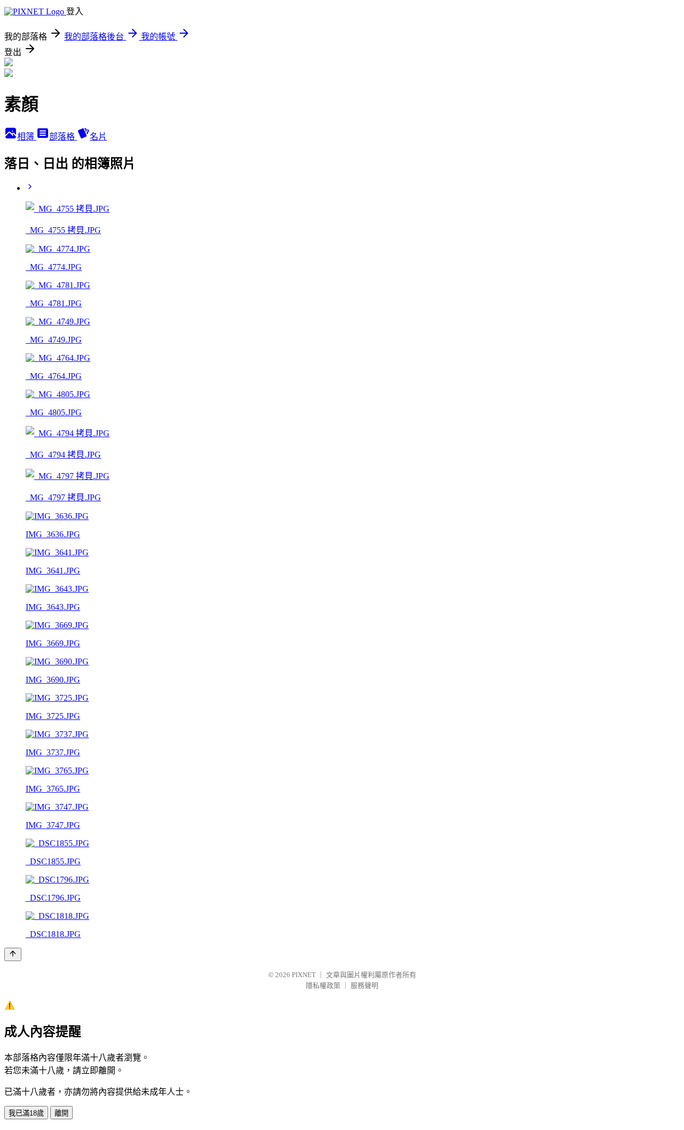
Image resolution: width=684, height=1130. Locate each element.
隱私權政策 (323, 985)
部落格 (63, 136)
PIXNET (304, 975)
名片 (98, 136)
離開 (61, 1113)
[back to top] (12, 954)
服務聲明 (364, 985)
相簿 (26, 136)
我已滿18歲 (26, 1113)
